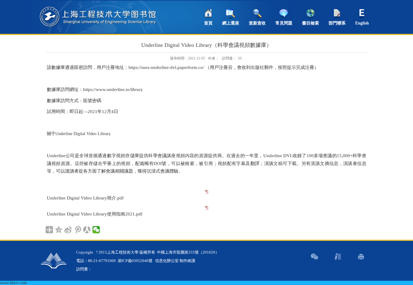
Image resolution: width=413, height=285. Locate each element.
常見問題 (283, 23)
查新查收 (257, 23)
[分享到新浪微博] (68, 229)
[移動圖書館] (338, 256)
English (362, 23)
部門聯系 (337, 23)
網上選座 (230, 23)
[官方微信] (314, 256)
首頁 (208, 23)
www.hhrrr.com (13, 282)
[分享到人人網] (87, 229)
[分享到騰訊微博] (77, 229)
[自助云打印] (361, 256)
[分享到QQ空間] (59, 229)
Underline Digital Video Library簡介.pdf (85, 198)
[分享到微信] (96, 229)
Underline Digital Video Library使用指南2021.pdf (94, 214)
